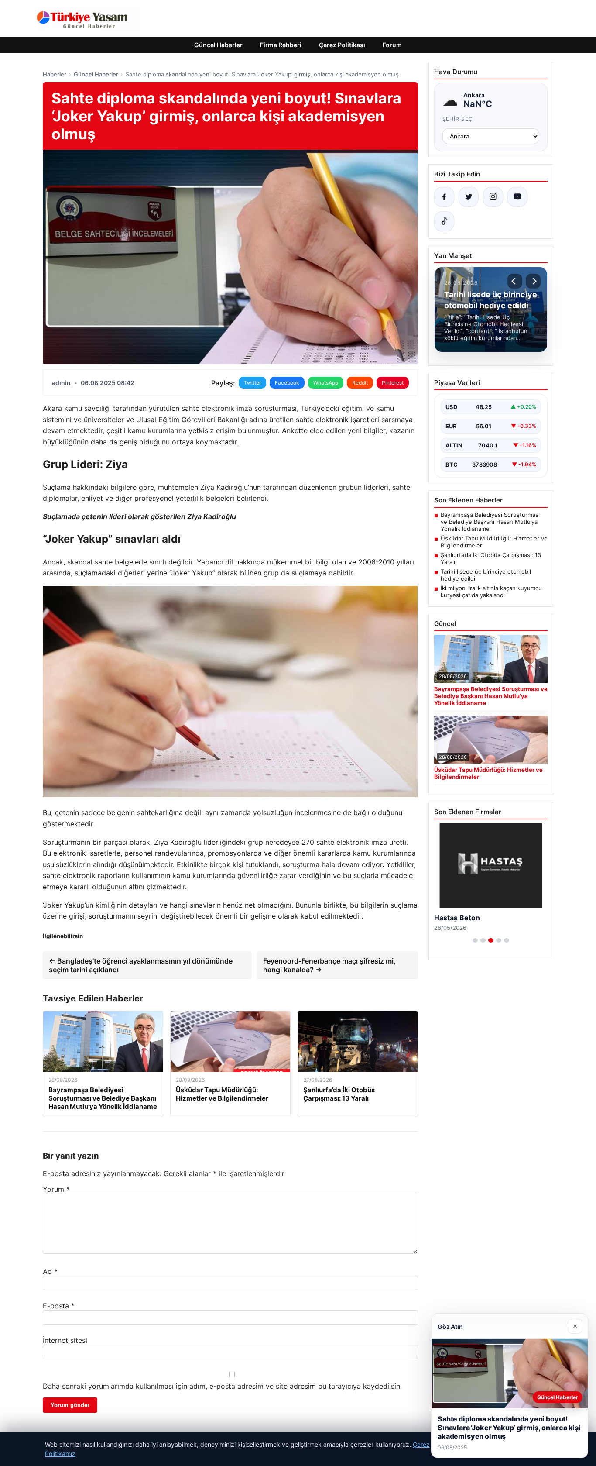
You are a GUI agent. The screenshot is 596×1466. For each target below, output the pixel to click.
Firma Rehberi (280, 44)
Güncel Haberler (218, 44)
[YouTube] (517, 197)
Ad (50, 1271)
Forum (392, 44)
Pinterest (393, 382)
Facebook (287, 382)
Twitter (252, 382)
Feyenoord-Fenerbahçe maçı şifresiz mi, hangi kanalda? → (329, 965)
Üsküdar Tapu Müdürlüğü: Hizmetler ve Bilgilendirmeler (494, 542)
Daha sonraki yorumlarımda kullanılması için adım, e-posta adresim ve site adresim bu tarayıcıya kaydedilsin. (222, 1386)
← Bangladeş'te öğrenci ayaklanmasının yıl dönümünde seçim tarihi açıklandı (141, 965)
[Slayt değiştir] (475, 940)
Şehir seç (457, 119)
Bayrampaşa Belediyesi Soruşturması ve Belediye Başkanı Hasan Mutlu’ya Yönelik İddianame (490, 521)
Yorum (56, 1189)
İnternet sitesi (65, 1340)
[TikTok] (444, 221)
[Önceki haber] (514, 281)
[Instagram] (493, 197)
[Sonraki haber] (533, 281)
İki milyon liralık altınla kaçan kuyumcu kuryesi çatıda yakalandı (491, 592)
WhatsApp (325, 382)
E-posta (59, 1305)
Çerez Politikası (342, 44)
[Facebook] (444, 197)
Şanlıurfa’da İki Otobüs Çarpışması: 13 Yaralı (491, 558)
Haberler (54, 74)
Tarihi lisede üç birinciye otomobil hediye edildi (486, 575)
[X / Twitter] (469, 197)
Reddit (360, 382)
